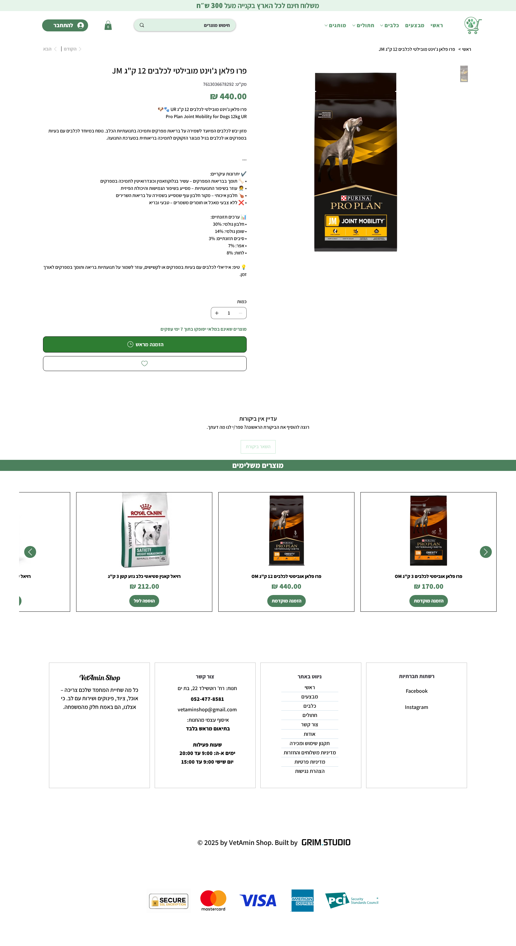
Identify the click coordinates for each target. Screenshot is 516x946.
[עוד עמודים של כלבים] (381, 25)
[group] (258, 552)
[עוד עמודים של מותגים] (326, 25)
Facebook (417, 690)
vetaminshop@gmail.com (207, 709)
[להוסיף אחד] (217, 313)
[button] (108, 25)
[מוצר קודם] (486, 552)
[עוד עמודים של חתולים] (353, 25)
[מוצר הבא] (30, 552)
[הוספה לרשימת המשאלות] (145, 363)
